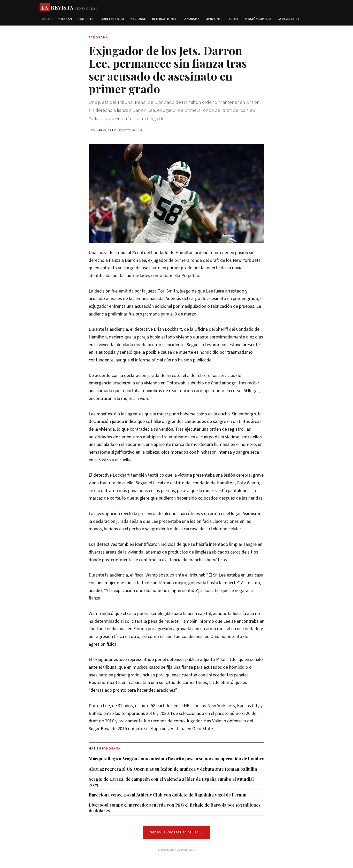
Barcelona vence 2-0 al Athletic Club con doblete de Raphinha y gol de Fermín (168, 795)
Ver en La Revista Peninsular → (176, 832)
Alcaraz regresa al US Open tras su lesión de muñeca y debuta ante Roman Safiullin (173, 769)
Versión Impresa (258, 19)
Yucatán (65, 19)
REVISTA (69, 7)
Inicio (47, 19)
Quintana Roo (112, 19)
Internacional (164, 19)
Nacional (138, 19)
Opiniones (214, 19)
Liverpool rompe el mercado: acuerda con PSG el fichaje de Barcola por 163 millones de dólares (174, 807)
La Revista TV (288, 19)
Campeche (86, 19)
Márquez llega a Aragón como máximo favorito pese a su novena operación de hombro (176, 758)
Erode (234, 19)
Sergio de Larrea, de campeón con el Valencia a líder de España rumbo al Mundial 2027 (171, 781)
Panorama (191, 19)
